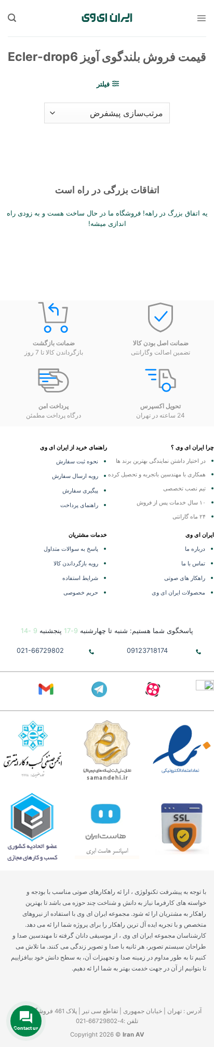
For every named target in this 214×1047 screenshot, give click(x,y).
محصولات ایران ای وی (178, 592)
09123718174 (147, 650)
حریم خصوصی (80, 592)
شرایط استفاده (80, 578)
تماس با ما (193, 563)
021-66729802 (40, 650)
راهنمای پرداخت (79, 505)
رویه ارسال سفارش (75, 476)
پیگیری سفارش (80, 490)
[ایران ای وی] (107, 17)
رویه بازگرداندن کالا (76, 563)
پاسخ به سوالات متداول (71, 548)
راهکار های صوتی (184, 578)
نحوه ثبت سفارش (77, 461)
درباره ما (195, 548)
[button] (201, 18)
